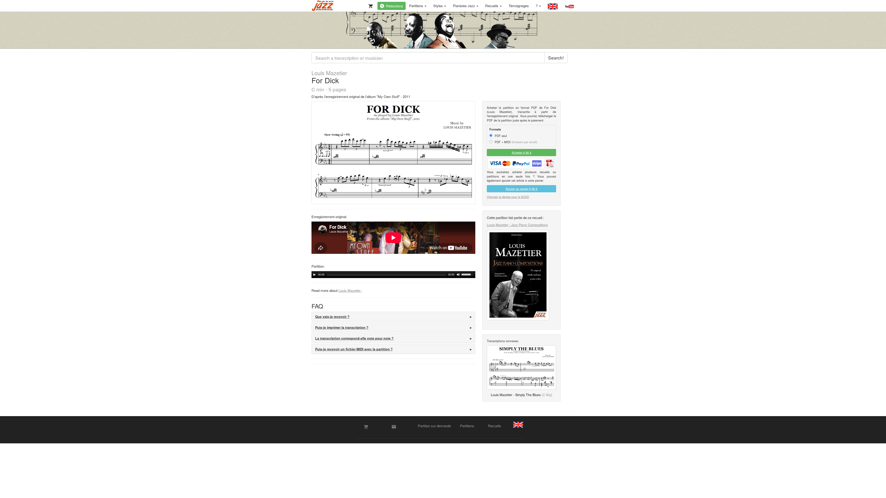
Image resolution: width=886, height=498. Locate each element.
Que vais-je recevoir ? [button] (332, 316)
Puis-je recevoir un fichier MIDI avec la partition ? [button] (354, 349)
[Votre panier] (370, 5)
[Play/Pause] (314, 274)
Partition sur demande (434, 425)
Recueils (492, 5)
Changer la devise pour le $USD (508, 197)
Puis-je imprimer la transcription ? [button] (341, 327)
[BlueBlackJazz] (323, 6)
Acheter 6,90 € (521, 152)
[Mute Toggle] (458, 274)
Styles (438, 5)
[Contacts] (394, 427)
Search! (556, 57)
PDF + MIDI (515, 142)
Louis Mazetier (329, 73)
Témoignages (519, 5)
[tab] (393, 316)
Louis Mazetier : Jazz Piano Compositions (517, 224)
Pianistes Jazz (464, 5)
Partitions (416, 5)
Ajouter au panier (521, 189)
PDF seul (500, 135)
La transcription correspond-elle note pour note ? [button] (354, 338)
